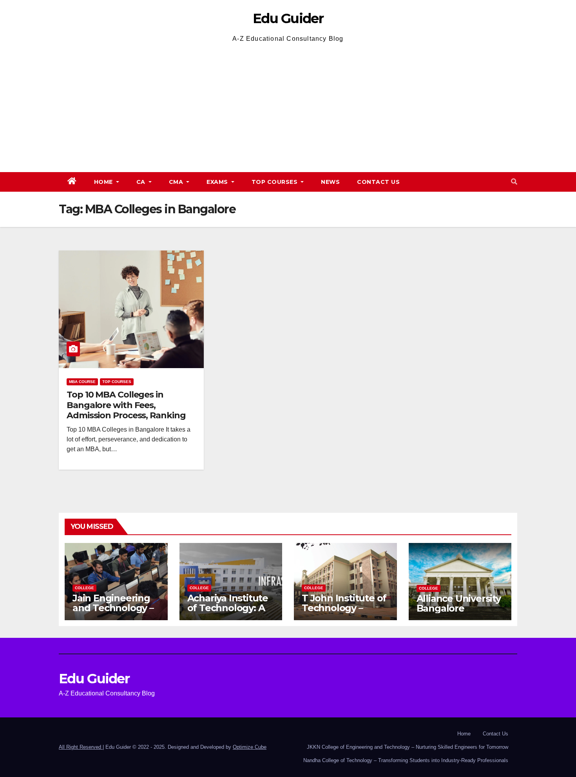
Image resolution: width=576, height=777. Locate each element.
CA (141, 181)
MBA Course (82, 381)
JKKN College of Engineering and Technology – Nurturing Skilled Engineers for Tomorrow (407, 747)
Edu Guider (288, 18)
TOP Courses (275, 181)
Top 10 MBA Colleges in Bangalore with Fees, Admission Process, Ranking (126, 405)
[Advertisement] (288, 103)
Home (104, 181)
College (84, 588)
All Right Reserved (81, 747)
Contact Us (378, 181)
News (330, 181)
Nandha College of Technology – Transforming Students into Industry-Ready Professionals (405, 760)
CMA (177, 181)
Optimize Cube (249, 747)
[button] (514, 181)
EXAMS (218, 181)
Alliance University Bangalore (459, 603)
